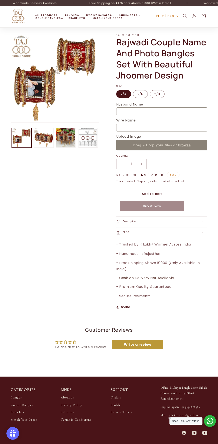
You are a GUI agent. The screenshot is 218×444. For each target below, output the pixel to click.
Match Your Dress (24, 419)
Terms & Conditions (76, 419)
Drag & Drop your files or (162, 145)
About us (67, 397)
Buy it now (152, 206)
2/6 (140, 94)
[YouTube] (204, 432)
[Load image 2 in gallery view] (43, 138)
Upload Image (128, 136)
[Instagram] (194, 432)
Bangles (16, 397)
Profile (116, 405)
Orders (116, 397)
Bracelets (17, 412)
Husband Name (129, 104)
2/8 (157, 94)
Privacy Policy (71, 405)
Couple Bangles (22, 405)
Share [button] (125, 307)
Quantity (122, 156)
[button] (71, 15)
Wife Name (126, 120)
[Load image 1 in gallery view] (22, 138)
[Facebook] (183, 432)
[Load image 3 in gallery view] (66, 138)
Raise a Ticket (122, 412)
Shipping (143, 181)
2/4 (124, 94)
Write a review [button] (137, 344)
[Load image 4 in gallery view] (88, 138)
